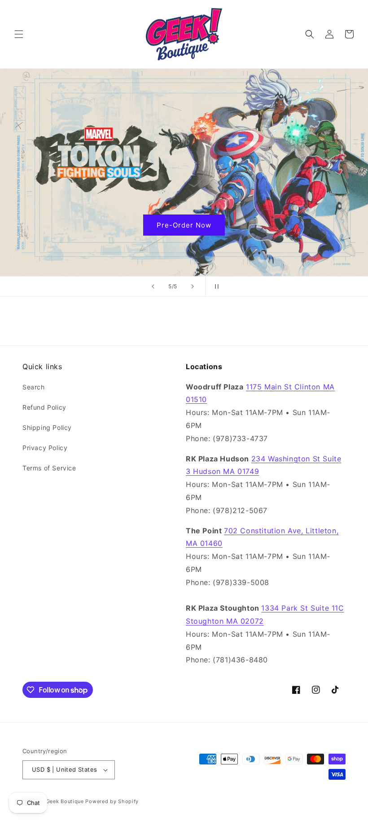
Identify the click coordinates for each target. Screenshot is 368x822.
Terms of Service (49, 468)
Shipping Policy (47, 427)
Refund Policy (44, 407)
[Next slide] (192, 286)
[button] (19, 34)
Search (33, 387)
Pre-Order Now (313, 224)
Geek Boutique (65, 801)
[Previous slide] (153, 286)
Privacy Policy (44, 447)
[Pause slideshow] (215, 286)
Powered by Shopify (112, 801)
